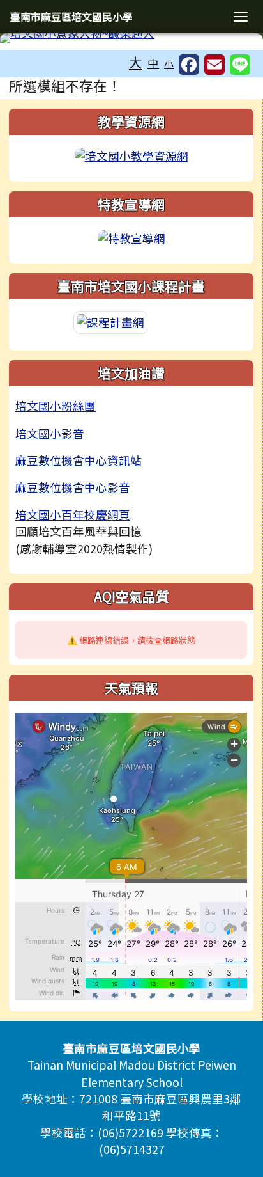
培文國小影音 (49, 433)
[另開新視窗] (131, 154)
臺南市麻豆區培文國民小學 (71, 16)
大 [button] (135, 62)
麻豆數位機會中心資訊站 (78, 460)
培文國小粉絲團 (55, 406)
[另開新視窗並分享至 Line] (240, 64)
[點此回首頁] (131, 38)
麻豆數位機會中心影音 (72, 487)
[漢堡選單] (241, 16)
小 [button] (169, 63)
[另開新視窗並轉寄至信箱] (214, 64)
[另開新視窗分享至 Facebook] (189, 64)
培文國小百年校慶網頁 (72, 515)
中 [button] (153, 63)
